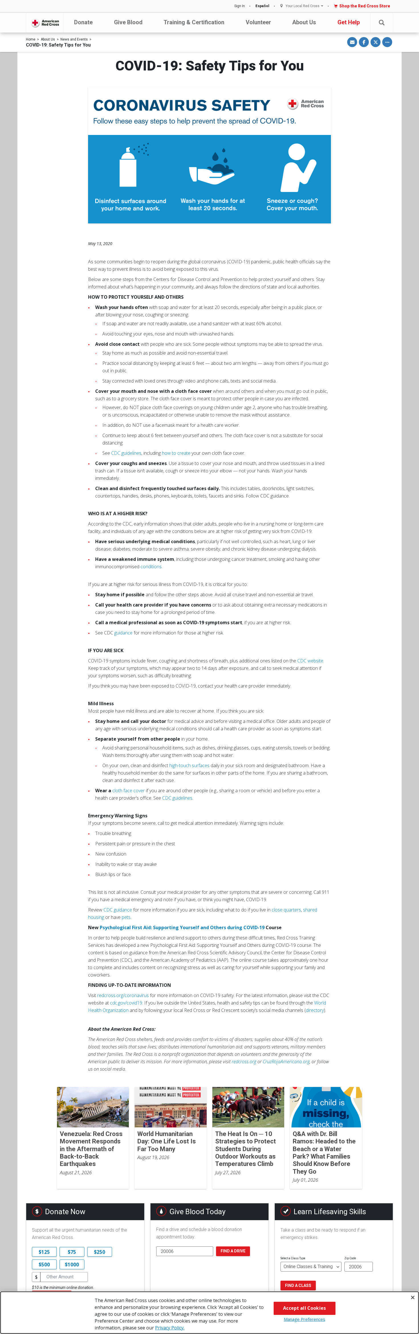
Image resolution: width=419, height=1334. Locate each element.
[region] (209, 1312)
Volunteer (258, 22)
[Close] (412, 1297)
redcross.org (244, 1061)
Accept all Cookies (304, 1308)
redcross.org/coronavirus (123, 995)
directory (315, 1010)
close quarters (286, 910)
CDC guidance (117, 910)
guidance (123, 633)
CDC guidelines (126, 453)
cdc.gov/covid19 (126, 1003)
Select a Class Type (292, 1258)
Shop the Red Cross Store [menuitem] (364, 6)
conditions (151, 566)
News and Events (74, 39)
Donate (83, 22)
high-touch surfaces (189, 765)
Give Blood (128, 22)
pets (126, 917)
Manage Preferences (304, 1319)
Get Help (348, 22)
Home (30, 39)
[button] (381, 23)
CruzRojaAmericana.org (286, 1061)
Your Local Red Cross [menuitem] (303, 6)
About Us (304, 22)
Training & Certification (194, 22)
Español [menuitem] (262, 6)
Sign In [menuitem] (239, 6)
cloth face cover (128, 790)
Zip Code (350, 1258)
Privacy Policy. (169, 1328)
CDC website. (310, 661)
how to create (176, 453)
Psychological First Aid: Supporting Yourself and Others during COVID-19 (182, 927)
